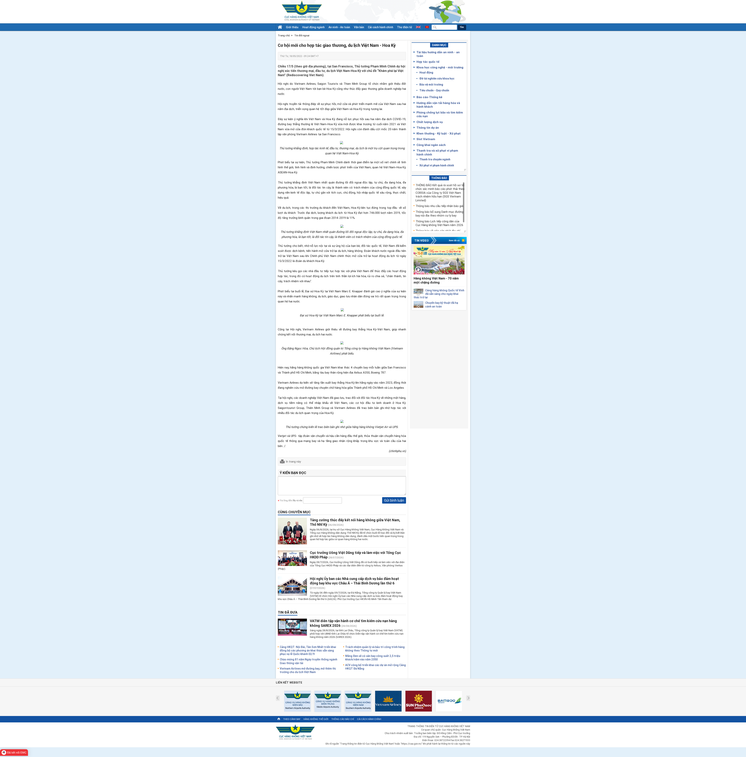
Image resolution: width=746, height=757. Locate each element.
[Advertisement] (439, 368)
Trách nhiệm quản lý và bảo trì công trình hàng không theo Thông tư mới (375, 648)
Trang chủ (284, 35)
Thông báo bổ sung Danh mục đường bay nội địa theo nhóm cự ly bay (439, 213)
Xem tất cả (454, 240)
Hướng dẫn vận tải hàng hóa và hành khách (438, 105)
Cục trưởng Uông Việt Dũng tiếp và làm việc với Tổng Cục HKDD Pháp (355, 554)
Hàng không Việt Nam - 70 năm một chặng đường (436, 280)
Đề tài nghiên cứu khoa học (436, 78)
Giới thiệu (292, 27)
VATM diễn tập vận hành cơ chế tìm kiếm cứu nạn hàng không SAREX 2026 (353, 623)
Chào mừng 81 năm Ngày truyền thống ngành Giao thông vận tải (308, 661)
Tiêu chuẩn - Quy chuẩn (434, 90)
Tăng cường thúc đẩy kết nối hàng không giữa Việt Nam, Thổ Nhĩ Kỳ (355, 522)
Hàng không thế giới (315, 719)
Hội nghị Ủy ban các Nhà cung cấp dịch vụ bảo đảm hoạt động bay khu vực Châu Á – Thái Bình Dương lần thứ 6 (354, 580)
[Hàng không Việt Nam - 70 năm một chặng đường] (439, 260)
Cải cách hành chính (380, 27)
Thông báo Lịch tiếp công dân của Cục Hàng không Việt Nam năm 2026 (439, 223)
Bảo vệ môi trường (431, 84)
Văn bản (359, 27)
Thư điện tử (404, 27)
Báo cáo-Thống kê (429, 97)
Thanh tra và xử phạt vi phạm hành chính (437, 152)
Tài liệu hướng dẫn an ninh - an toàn (438, 54)
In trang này (293, 461)
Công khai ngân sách (431, 145)
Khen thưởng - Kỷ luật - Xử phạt (439, 133)
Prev (277, 698)
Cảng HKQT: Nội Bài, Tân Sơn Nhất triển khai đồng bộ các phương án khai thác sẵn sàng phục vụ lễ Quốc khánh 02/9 (308, 650)
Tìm (462, 27)
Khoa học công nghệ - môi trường (440, 67)
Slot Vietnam (426, 139)
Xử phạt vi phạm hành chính (436, 165)
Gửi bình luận (394, 500)
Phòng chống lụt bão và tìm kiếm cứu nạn (440, 114)
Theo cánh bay (291, 719)
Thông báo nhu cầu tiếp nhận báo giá (439, 206)
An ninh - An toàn (339, 27)
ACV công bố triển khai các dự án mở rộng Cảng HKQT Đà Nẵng (375, 666)
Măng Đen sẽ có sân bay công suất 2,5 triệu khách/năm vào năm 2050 (372, 657)
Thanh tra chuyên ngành (434, 159)
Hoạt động (426, 72)
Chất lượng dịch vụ (430, 122)
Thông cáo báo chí (342, 719)
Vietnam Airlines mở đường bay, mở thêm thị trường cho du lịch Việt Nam (308, 670)
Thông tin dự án (428, 127)
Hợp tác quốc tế (428, 62)
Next (468, 698)
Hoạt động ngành (313, 27)
